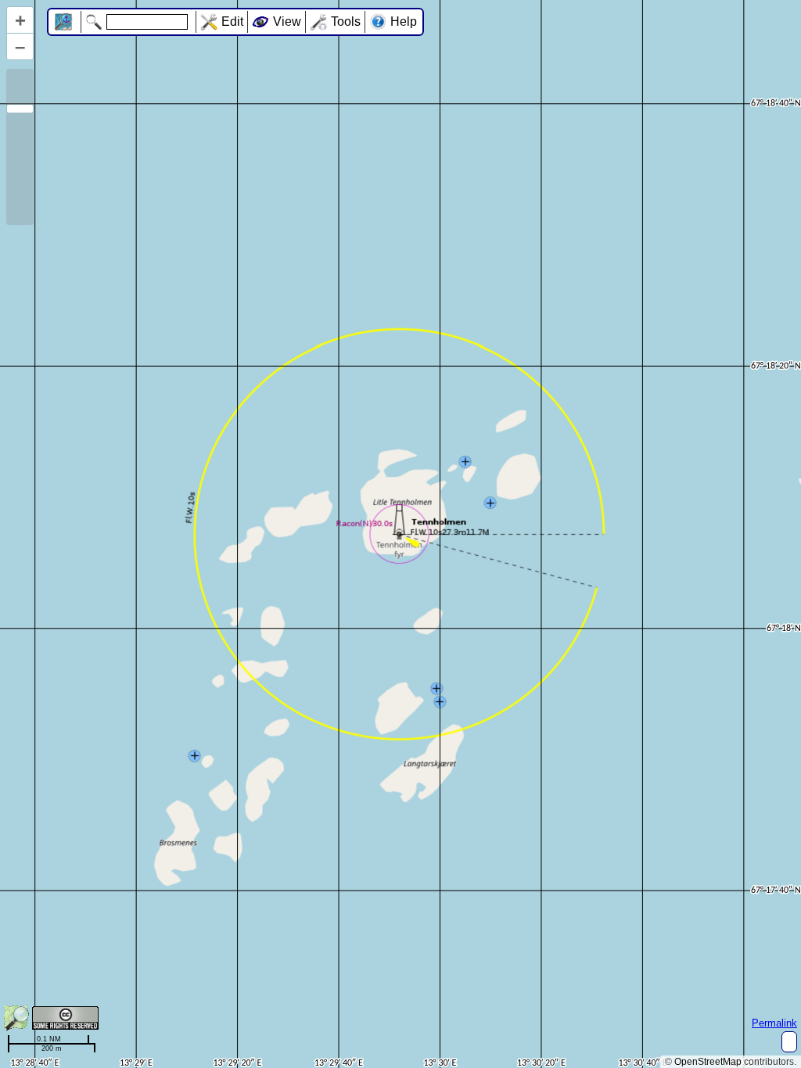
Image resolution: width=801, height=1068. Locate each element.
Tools (346, 21)
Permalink (774, 1023)
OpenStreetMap (708, 1061)
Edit (232, 21)
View (287, 21)
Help (403, 21)
